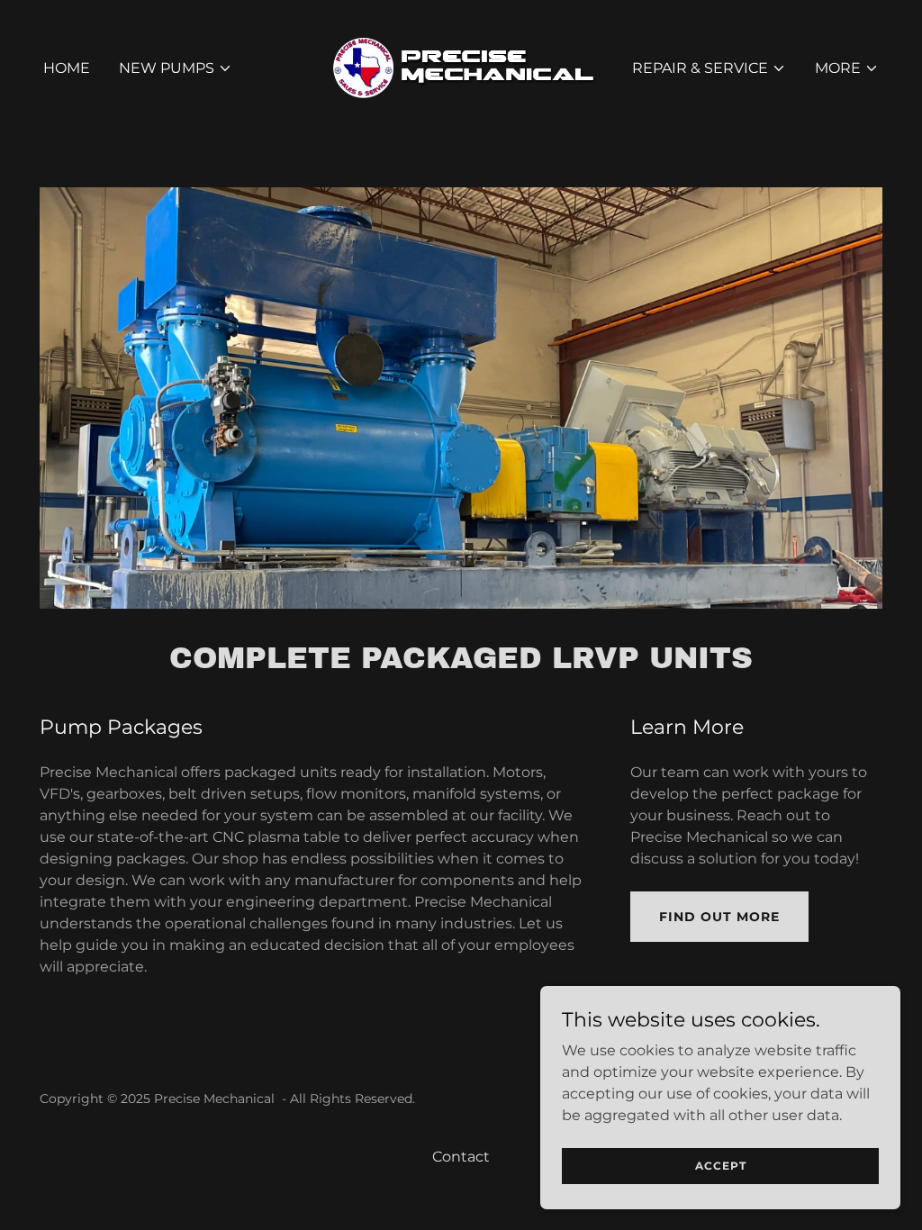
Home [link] (66, 68)
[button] (175, 68)
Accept (720, 1165)
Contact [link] (461, 1156)
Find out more (719, 917)
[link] (460, 67)
